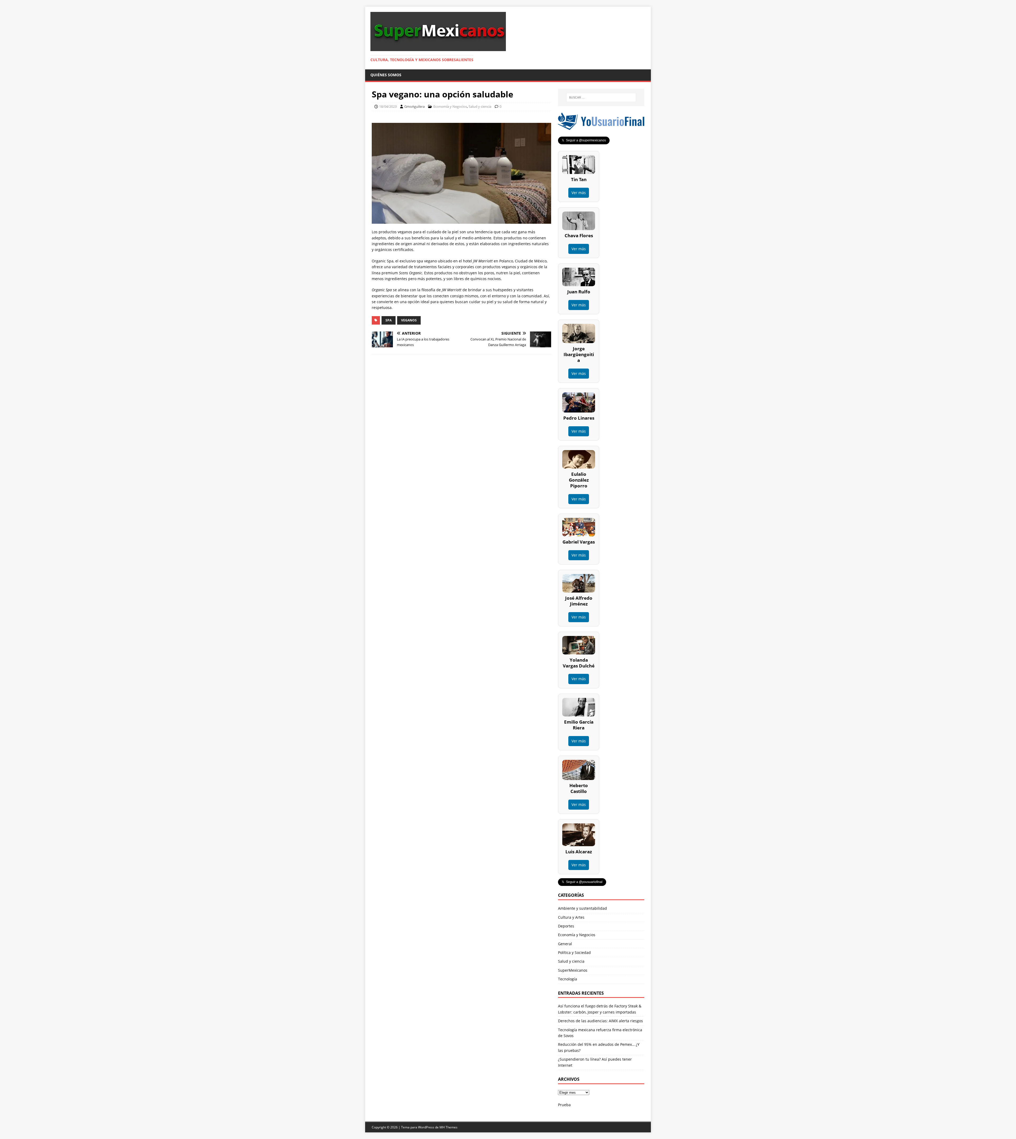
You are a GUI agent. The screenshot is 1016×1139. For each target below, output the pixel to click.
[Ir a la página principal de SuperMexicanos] (438, 48)
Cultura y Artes (571, 917)
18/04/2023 (388, 106)
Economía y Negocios (450, 106)
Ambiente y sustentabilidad (582, 908)
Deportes (566, 926)
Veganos (409, 320)
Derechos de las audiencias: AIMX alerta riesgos (600, 1020)
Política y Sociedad (574, 952)
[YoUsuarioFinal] (601, 126)
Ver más (579, 192)
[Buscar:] (601, 97)
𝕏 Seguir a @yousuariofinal (582, 882)
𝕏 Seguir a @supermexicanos (584, 140)
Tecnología (567, 978)
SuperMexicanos (572, 970)
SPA (388, 320)
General (565, 943)
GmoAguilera (414, 106)
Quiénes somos (385, 74)
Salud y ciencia (480, 106)
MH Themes (448, 1127)
